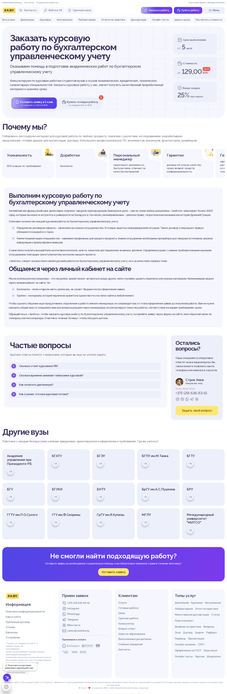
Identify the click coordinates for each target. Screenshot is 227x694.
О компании (13, 637)
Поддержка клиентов (47, 2)
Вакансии (12, 632)
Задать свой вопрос (197, 410)
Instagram (73, 608)
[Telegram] (192, 399)
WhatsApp (73, 614)
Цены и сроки (182, 19)
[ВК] (197, 399)
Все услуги (8, 19)
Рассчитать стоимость (209, 19)
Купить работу (190, 10)
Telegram (72, 619)
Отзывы (10, 627)
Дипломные (27, 19)
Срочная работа (128, 618)
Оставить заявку (114, 572)
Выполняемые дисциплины (134, 639)
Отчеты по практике (113, 19)
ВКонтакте (73, 625)
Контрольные (65, 19)
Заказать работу (159, 10)
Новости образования (131, 634)
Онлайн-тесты (160, 19)
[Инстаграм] (178, 399)
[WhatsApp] (187, 399)
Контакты (29, 2)
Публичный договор (12, 2)
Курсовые (45, 19)
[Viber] (182, 399)
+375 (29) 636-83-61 (191, 393)
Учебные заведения (130, 644)
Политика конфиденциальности (25, 611)
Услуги (122, 602)
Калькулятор (126, 623)
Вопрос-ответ (126, 628)
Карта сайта (13, 616)
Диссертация (138, 19)
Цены (121, 613)
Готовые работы (128, 608)
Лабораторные (87, 19)
